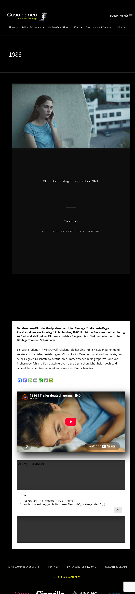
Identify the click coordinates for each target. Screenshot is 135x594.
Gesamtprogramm (116, 567)
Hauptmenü (119, 16)
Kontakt (53, 567)
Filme (12, 27)
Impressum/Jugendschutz (23, 567)
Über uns (122, 27)
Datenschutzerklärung (81, 567)
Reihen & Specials (31, 27)
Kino (76, 27)
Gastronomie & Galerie (98, 27)
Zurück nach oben (69, 577)
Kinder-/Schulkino (58, 27)
